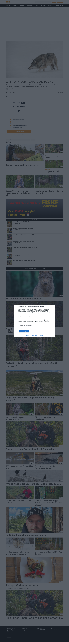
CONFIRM (24, 331)
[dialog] (34, 321)
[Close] (53, 307)
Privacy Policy (40, 335)
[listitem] (34, 325)
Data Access (34, 335)
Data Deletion (28, 335)
